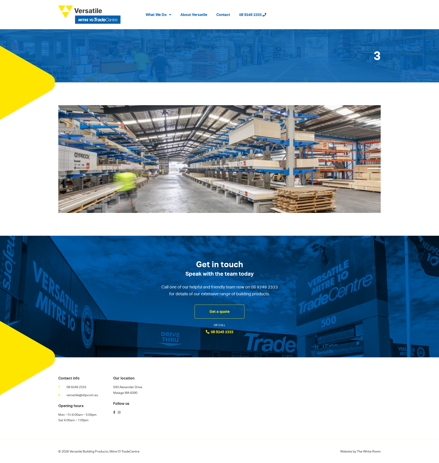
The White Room (369, 451)
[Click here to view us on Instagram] (119, 412)
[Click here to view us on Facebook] (114, 412)
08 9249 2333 (250, 14)
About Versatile (193, 14)
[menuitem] (158, 14)
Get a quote (219, 311)
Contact (223, 14)
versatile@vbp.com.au (82, 395)
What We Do (156, 14)
